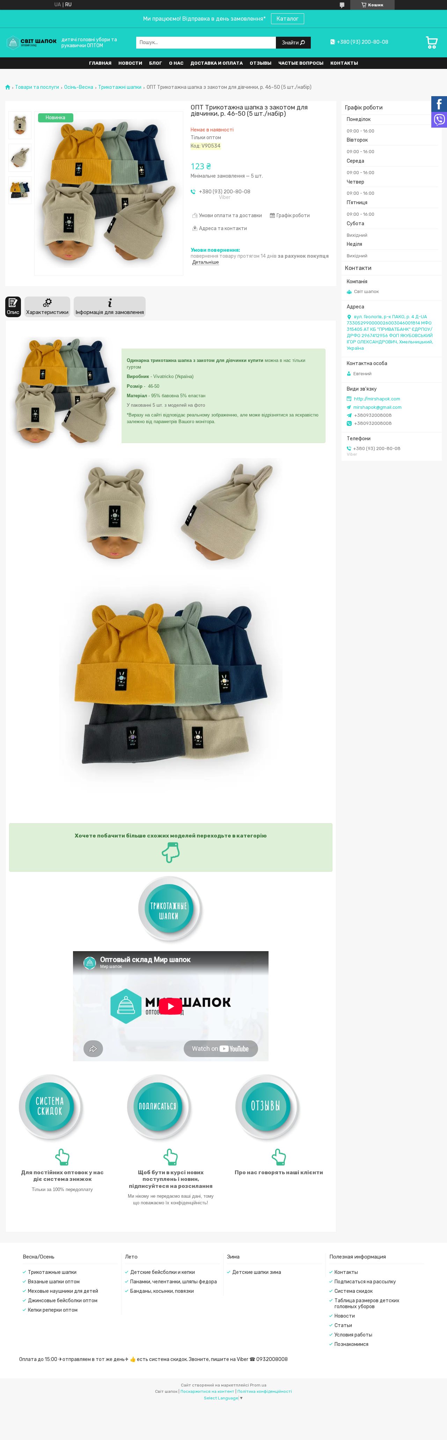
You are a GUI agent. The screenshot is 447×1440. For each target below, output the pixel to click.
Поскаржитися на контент (207, 1391)
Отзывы (260, 63)
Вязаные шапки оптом (54, 1282)
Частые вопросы (300, 63)
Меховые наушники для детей (63, 1291)
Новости (130, 63)
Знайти (291, 42)
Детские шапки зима (256, 1272)
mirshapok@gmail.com (377, 407)
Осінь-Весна (78, 87)
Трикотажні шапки (119, 87)
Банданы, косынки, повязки (162, 1291)
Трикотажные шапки (52, 1272)
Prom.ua (258, 1385)
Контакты (344, 63)
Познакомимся (351, 1344)
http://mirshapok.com (377, 398)
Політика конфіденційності (264, 1391)
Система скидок (354, 1291)
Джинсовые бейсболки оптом (62, 1301)
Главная (100, 63)
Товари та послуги (37, 87)
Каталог (288, 18)
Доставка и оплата (216, 63)
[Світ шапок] (31, 42)
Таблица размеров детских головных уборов (367, 1304)
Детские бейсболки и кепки (162, 1272)
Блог (155, 63)
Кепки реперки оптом (53, 1310)
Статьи (343, 1325)
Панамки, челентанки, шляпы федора (173, 1282)
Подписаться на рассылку (365, 1282)
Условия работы (353, 1335)
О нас (176, 63)
